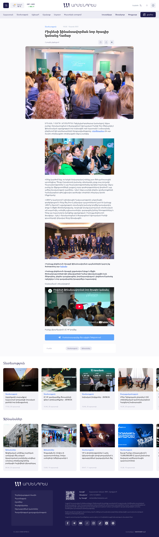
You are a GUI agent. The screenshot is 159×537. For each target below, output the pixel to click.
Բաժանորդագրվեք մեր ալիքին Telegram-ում (81, 337)
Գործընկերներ (21, 505)
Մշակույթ (47, 14)
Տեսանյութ (120, 14)
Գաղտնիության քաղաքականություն (31, 512)
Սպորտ (57, 14)
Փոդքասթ (132, 14)
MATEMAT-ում (140, 532)
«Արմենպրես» (98, 131)
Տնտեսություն (22, 14)
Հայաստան (8, 14)
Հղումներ (18, 502)
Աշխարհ (35, 14)
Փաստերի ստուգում (72, 14)
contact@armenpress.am (98, 498)
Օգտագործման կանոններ (26, 509)
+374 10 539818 (94, 495)
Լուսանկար (107, 14)
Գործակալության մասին (25, 495)
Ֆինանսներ (86, 348)
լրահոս (150, 14)
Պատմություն (20, 498)
